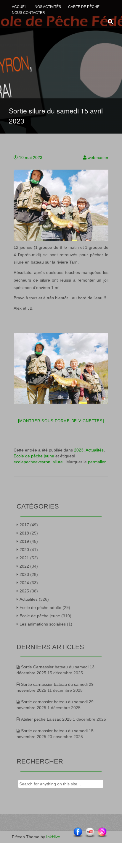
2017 (24, 524)
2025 (24, 591)
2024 (24, 582)
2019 (24, 541)
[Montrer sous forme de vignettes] (61, 421)
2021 (24, 557)
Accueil (20, 7)
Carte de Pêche (83, 7)
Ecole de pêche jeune (34, 456)
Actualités (95, 450)
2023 (79, 450)
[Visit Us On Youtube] (90, 832)
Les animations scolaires (43, 624)
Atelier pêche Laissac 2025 (46, 719)
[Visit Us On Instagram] (102, 832)
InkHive (53, 836)
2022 (24, 566)
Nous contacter (28, 13)
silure (58, 461)
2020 (24, 549)
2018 (24, 533)
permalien (97, 461)
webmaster (98, 157)
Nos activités (48, 7)
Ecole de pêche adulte (40, 607)
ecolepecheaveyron (32, 461)
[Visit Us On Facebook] (78, 832)
